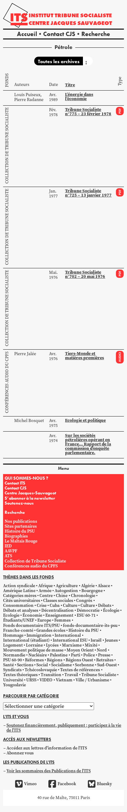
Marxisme (72, 645)
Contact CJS (59, 34)
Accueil (27, 34)
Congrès (84, 600)
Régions (54, 660)
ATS (8, 556)
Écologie (111, 610)
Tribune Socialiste (98, 675)
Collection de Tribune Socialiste (7, 146)
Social (42, 665)
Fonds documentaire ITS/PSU (31, 625)
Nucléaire (37, 655)
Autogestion (66, 591)
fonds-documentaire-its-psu (90, 625)
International (68, 635)
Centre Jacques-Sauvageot (30, 493)
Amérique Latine (19, 591)
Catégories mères (19, 596)
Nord (102, 650)
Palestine (59, 655)
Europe (44, 620)
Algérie (88, 586)
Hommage (13, 635)
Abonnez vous (20, 753)
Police (89, 655)
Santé (8, 665)
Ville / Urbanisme (92, 680)
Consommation (18, 605)
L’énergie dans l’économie (79, 96)
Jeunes (111, 640)
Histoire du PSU (20, 531)
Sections (25, 665)
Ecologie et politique (85, 420)
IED (8, 546)
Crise (42, 605)
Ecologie (11, 615)
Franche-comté (18, 630)
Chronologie (83, 596)
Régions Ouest (79, 660)
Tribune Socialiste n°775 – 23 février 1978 (88, 112)
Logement (13, 645)
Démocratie (88, 610)
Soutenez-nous (19, 503)
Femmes (62, 620)
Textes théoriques (20, 675)
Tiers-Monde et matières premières (84, 356)
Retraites (104, 660)
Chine (62, 596)
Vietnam (64, 680)
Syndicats (12, 670)
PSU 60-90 (12, 660)
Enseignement (59, 615)
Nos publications (21, 521)
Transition (51, 675)
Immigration (39, 635)
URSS (31, 680)
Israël (96, 640)
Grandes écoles (50, 630)
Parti (75, 655)
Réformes (34, 660)
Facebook (67, 784)
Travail (71, 675)
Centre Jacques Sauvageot (70, 22)
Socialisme (61, 665)
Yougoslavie (14, 685)
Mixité (91, 645)
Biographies (16, 536)
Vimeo (30, 784)
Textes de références (80, 670)
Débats (104, 605)
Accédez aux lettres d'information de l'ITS (46, 748)
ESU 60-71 (86, 615)
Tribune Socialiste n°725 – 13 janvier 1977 (88, 193)
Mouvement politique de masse (33, 650)
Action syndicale (19, 586)
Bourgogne (92, 591)
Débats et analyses (20, 610)
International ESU (70, 640)
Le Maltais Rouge (21, 541)
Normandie (14, 655)
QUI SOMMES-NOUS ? (26, 478)
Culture (70, 605)
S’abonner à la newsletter (30, 498)
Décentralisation (57, 610)
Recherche (95, 34)
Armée (45, 591)
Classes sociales (58, 600)
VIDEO (45, 680)
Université (13, 680)
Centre (46, 596)
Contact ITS (15, 483)
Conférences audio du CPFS (7, 382)
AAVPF (11, 551)
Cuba (54, 605)
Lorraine (34, 645)
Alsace (104, 586)
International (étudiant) (26, 640)
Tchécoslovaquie (41, 670)
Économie (32, 615)
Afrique (45, 586)
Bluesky (104, 784)
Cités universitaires (21, 600)
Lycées (52, 645)
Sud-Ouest (107, 665)
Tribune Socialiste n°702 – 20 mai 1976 (85, 274)
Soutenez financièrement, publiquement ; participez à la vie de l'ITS (63, 727)
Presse (104, 655)
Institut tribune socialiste (70, 15)
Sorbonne (84, 665)
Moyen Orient (80, 650)
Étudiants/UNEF (18, 620)
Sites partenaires (21, 526)
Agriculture (67, 586)
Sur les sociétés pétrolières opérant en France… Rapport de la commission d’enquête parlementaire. (88, 444)
